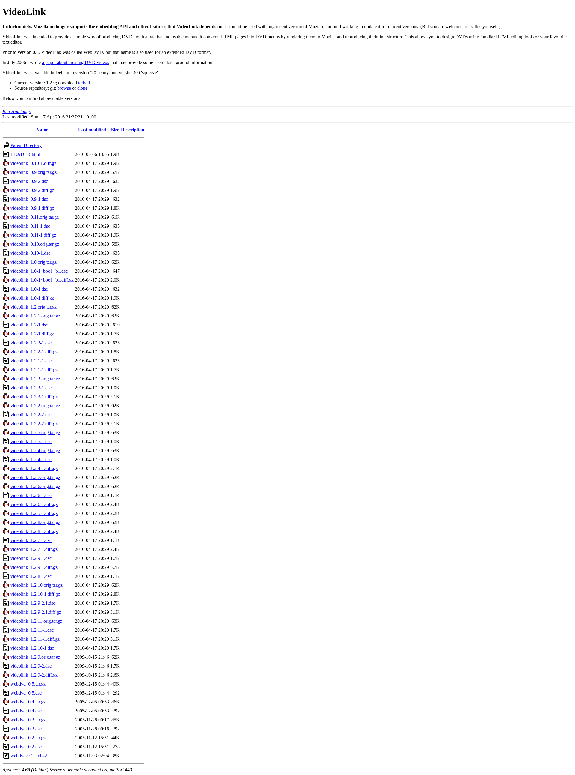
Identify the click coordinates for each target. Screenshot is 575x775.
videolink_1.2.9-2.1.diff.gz (35, 612)
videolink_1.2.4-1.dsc (31, 459)
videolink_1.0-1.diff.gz (32, 297)
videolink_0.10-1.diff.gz (33, 163)
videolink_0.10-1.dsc (30, 253)
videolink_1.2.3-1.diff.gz (34, 396)
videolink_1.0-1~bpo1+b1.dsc (39, 270)
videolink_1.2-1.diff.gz (32, 333)
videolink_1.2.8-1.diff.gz (34, 531)
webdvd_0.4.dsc (26, 710)
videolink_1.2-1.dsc (29, 324)
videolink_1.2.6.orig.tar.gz (35, 486)
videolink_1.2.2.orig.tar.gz (35, 405)
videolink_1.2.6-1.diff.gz (34, 504)
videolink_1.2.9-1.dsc (31, 558)
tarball (84, 82)
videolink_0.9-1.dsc (29, 199)
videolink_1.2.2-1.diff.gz (34, 351)
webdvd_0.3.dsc (26, 728)
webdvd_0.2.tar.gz (28, 737)
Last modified (92, 129)
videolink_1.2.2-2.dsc (31, 414)
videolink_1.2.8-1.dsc (31, 576)
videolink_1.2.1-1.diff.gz (34, 369)
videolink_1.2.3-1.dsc (31, 387)
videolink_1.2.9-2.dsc (31, 665)
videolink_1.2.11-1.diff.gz (35, 639)
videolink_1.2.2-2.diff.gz (34, 423)
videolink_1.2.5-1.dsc (31, 441)
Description (132, 129)
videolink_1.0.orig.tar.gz (33, 262)
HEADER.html (25, 154)
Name (42, 129)
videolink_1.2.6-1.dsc (31, 495)
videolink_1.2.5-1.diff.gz (34, 513)
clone (82, 88)
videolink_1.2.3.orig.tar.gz (35, 378)
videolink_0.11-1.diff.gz (33, 235)
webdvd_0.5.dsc (26, 692)
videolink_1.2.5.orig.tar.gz (35, 432)
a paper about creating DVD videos (75, 62)
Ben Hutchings (16, 111)
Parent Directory (26, 145)
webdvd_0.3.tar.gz (28, 719)
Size (115, 129)
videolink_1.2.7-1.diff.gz (34, 549)
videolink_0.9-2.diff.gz (32, 190)
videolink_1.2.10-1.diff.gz (35, 594)
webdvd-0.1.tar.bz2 (28, 755)
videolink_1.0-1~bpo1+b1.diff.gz (42, 279)
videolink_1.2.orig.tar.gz (33, 306)
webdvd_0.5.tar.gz (28, 683)
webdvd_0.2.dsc (26, 746)
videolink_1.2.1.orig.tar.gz (35, 315)
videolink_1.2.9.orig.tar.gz (35, 656)
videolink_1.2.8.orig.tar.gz (35, 522)
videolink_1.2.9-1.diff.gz (34, 567)
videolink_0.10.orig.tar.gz (34, 244)
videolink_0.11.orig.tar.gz (34, 217)
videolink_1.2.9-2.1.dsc (32, 603)
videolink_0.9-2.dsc (29, 181)
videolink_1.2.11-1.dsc (32, 630)
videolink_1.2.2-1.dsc (31, 342)
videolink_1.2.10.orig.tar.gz (36, 585)
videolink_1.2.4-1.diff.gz (34, 468)
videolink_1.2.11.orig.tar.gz (36, 621)
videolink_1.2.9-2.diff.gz (34, 674)
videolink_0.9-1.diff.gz (32, 208)
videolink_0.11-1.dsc (30, 226)
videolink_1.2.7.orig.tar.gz (35, 477)
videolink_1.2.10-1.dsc (32, 648)
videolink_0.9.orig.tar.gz (33, 172)
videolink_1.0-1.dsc (29, 288)
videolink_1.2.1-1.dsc (31, 360)
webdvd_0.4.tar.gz (28, 701)
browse (64, 88)
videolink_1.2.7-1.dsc (31, 540)
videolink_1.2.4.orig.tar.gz (35, 450)
